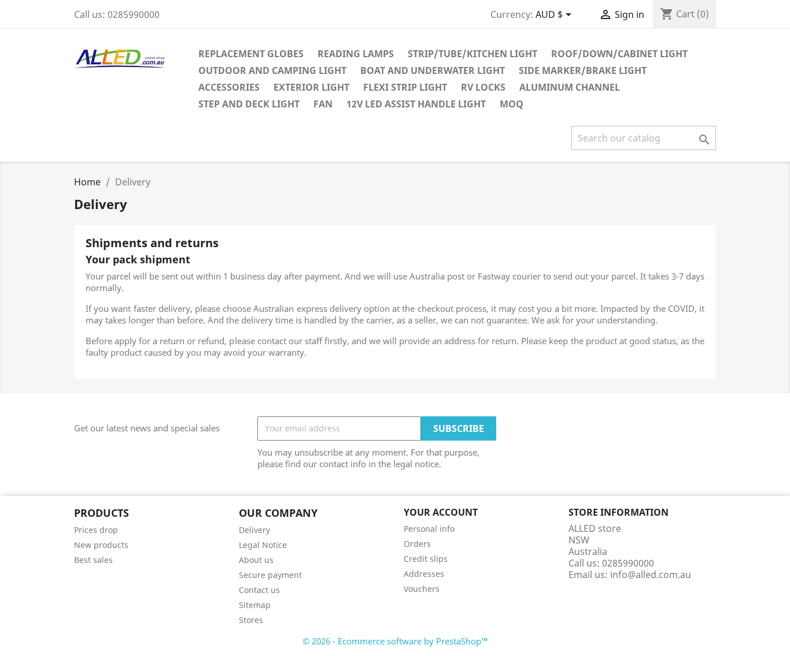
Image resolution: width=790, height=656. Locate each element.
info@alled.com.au (650, 574)
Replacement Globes (251, 53)
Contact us (259, 589)
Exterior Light (311, 87)
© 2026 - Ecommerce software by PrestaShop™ (395, 641)
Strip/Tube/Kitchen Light (472, 53)
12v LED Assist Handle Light (416, 104)
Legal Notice (263, 544)
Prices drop (96, 529)
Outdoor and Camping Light (272, 70)
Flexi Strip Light (405, 87)
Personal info (429, 528)
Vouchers (422, 588)
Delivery (254, 529)
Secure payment (270, 574)
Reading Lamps (356, 53)
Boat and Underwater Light (432, 70)
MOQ (511, 104)
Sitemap (255, 604)
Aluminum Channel (569, 87)
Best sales (93, 559)
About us (256, 559)
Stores (251, 619)
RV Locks (483, 87)
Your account (441, 512)
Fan (323, 104)
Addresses (424, 573)
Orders (417, 543)
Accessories (229, 87)
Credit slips (426, 558)
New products (101, 544)
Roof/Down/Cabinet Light (619, 53)
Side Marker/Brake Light (583, 70)
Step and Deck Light (249, 104)
